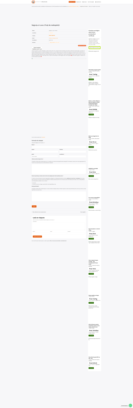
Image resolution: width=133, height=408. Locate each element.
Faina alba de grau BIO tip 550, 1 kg (94, 357)
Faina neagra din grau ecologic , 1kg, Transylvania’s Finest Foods (93, 262)
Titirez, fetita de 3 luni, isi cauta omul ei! (39, 212)
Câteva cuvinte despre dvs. (37, 159)
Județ (33, 154)
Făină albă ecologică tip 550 (95, 69)
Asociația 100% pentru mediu (74, 6)
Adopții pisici (84, 1)
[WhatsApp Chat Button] (130, 405)
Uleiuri (93, 328)
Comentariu (35, 221)
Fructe (93, 169)
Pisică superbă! (82, 212)
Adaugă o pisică (72, 1)
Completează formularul (84, 6)
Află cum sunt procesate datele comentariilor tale (58, 240)
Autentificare (98, 1)
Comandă (91, 79)
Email (33, 149)
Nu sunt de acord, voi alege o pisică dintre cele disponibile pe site (44, 184)
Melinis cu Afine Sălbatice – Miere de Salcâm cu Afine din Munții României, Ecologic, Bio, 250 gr (94, 102)
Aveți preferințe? (35, 186)
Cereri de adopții (91, 1)
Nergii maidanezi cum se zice (54, 42)
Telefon (61, 149)
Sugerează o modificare (82, 45)
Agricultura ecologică (92, 38)
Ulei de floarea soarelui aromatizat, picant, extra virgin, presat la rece (94, 326)
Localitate (61, 154)
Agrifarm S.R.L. (98, 300)
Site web (69, 231)
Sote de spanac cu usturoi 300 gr (94, 229)
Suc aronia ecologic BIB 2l (94, 197)
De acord (34, 182)
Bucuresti (51, 32)
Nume (33, 144)
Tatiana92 (43, 137)
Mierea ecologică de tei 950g (94, 136)
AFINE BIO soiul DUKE (93, 168)
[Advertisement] (66, 16)
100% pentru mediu (44, 1)
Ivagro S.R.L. (98, 173)
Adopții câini (78, 1)
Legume (93, 231)
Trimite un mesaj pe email (53, 38)
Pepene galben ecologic (94, 295)
